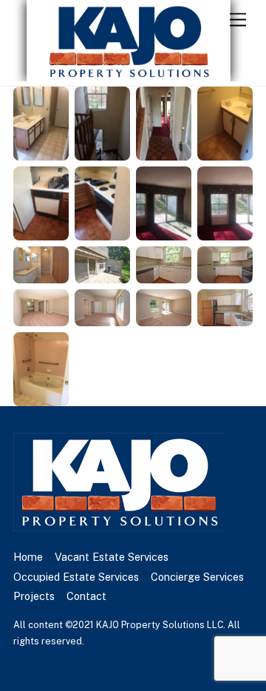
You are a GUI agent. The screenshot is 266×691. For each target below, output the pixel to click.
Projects (34, 596)
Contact (86, 596)
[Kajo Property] (129, 74)
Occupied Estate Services (76, 576)
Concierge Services (197, 576)
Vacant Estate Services (111, 556)
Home (28, 556)
